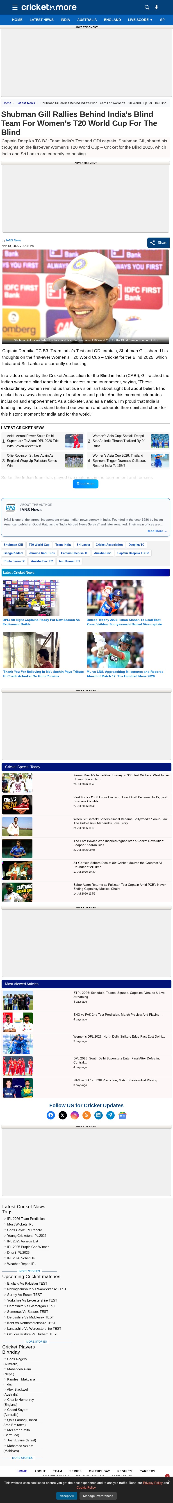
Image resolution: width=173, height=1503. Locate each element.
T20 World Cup (39, 544)
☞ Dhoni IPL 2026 (16, 1252)
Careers (147, 1471)
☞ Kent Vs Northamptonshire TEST (29, 1323)
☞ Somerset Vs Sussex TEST (25, 1311)
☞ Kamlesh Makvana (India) (19, 1380)
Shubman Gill (13, 544)
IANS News (13, 240)
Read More (86, 484)
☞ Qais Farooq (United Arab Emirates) (20, 1420)
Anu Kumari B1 (69, 561)
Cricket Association (109, 544)
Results (124, 1471)
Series (75, 1471)
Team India (63, 544)
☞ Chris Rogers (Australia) (15, 1359)
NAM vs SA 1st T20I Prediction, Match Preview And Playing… (116, 1080)
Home (17, 20)
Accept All (67, 1496)
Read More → (157, 531)
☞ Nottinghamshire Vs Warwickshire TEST (34, 1289)
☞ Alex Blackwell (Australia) (15, 1390)
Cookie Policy (86, 1487)
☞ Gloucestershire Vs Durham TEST (30, 1334)
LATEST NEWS (42, 20)
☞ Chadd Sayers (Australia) (15, 1410)
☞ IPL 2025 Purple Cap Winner (26, 1247)
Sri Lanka (83, 544)
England (112, 20)
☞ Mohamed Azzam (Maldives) (18, 1446)
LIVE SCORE (140, 20)
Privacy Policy (153, 1483)
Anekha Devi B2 (42, 561)
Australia (87, 20)
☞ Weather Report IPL (19, 1264)
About (40, 1471)
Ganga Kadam (13, 553)
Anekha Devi (103, 553)
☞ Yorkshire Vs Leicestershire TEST (30, 1300)
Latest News (26, 103)
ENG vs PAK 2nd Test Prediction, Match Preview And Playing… (118, 1014)
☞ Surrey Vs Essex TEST (22, 1295)
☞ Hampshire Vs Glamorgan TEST (29, 1306)
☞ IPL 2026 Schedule (19, 1258)
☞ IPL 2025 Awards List (20, 1241)
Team (57, 1471)
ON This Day (99, 1471)
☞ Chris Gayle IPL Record (22, 1230)
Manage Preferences (98, 1496)
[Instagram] (75, 1115)
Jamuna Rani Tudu (42, 553)
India (65, 20)
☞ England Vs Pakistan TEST (25, 1283)
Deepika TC (136, 544)
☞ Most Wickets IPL (18, 1224)
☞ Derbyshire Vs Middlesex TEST (28, 1317)
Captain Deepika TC (74, 553)
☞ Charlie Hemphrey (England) (18, 1400)
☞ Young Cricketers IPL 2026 (24, 1235)
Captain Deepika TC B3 (133, 553)
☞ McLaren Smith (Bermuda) (16, 1430)
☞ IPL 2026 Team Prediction (24, 1219)
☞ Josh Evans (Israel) (19, 1440)
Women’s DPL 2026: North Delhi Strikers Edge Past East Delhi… (119, 1036)
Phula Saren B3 (14, 561)
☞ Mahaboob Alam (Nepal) (17, 1369)
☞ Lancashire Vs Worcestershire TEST (32, 1328)
